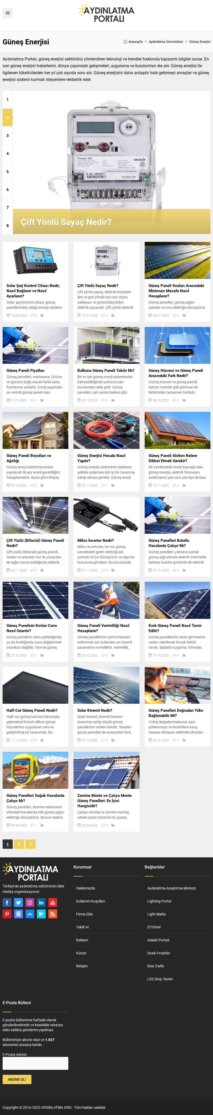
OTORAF (154, 927)
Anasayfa (136, 41)
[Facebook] (7, 902)
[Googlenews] (18, 913)
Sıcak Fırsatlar (158, 952)
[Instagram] (29, 902)
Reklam (82, 940)
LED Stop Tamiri (160, 978)
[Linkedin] (41, 902)
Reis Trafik (155, 965)
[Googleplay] (41, 913)
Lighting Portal (159, 901)
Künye (81, 952)
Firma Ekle (84, 914)
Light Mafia (156, 914)
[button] (7, 99)
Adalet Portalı (158, 940)
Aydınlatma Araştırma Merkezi (171, 888)
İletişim (82, 965)
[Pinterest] (7, 913)
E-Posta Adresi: (15, 1054)
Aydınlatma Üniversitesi (166, 41)
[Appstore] (29, 913)
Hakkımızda (85, 888)
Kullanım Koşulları (90, 901)
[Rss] (52, 913)
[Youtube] (52, 902)
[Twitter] (18, 902)
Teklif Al (82, 927)
